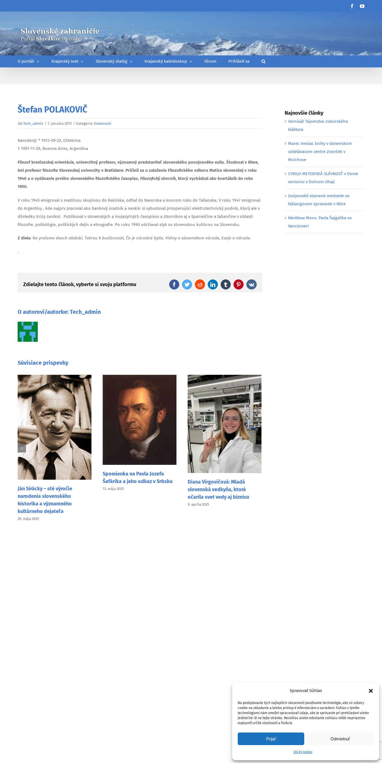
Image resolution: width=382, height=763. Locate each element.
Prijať (271, 738)
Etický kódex (303, 752)
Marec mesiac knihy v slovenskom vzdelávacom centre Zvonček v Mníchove (320, 151)
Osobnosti (102, 123)
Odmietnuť (340, 738)
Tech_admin (33, 123)
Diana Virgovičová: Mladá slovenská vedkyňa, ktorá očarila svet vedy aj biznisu (218, 489)
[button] (371, 691)
